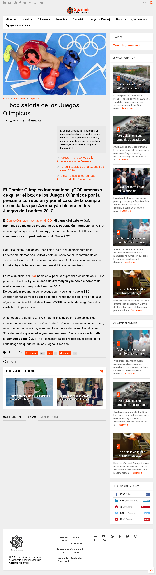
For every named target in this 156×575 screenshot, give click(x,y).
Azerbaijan (19, 98)
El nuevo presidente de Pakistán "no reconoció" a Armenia (29, 398)
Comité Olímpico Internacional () (29, 220)
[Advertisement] (26, 145)
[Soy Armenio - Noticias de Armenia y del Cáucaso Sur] (78, 12)
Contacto (76, 543)
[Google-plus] (35, 3)
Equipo (76, 537)
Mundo (26, 19)
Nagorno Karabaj (100, 19)
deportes (34, 98)
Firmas (120, 19)
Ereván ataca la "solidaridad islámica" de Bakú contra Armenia (78, 177)
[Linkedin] (4, 3)
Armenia (60, 19)
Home (12, 19)
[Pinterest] (15, 3)
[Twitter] (24, 3)
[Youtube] (10, 3)
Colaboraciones (76, 551)
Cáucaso (43, 19)
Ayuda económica (19, 25)
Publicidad (76, 558)
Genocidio (78, 19)
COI (34, 276)
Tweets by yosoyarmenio (126, 45)
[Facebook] (20, 3)
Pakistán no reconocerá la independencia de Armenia (75, 159)
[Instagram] (30, 3)
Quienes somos (63, 539)
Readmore (127, 108)
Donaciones (63, 551)
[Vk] (41, 3)
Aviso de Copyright (63, 560)
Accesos (140, 19)
